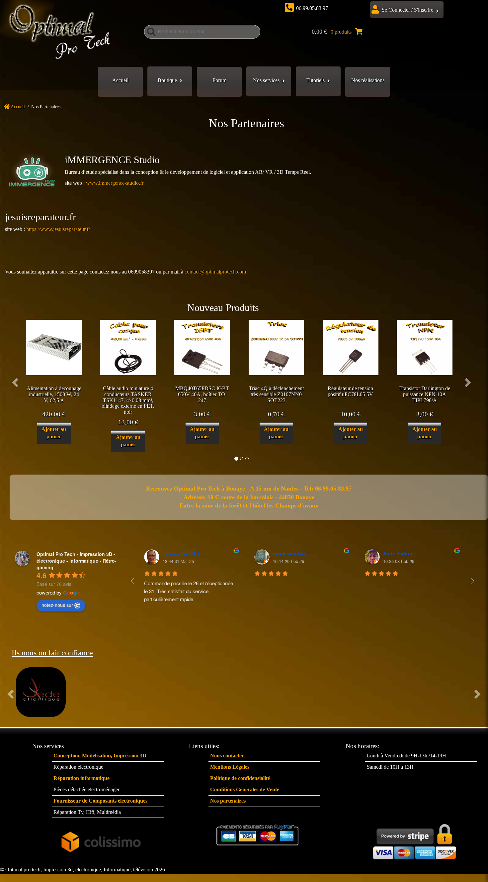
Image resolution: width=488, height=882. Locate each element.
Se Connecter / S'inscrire (407, 10)
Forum (219, 80)
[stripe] (414, 840)
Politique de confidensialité (240, 778)
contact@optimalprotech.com (215, 272)
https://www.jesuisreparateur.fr (58, 229)
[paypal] (257, 835)
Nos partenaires (228, 801)
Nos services (266, 80)
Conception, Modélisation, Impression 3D (99, 755)
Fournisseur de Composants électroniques (100, 801)
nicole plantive (289, 553)
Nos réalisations (367, 80)
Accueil (120, 80)
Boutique (167, 80)
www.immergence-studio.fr (114, 183)
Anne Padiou (397, 553)
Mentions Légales (229, 767)
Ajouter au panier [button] (53, 433)
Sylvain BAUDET (181, 553)
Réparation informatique (81, 778)
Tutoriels (315, 80)
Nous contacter (227, 755)
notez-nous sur (57, 605)
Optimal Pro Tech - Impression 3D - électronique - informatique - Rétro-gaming (77, 561)
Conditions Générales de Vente (244, 789)
